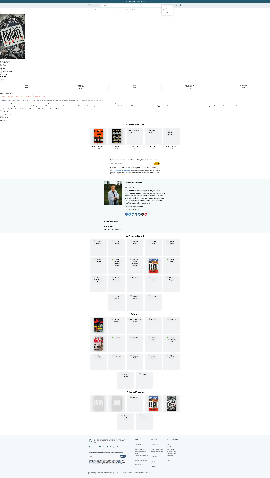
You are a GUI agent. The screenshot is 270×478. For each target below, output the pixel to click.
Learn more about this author (132, 209)
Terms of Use (170, 442)
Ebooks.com (37, 96)
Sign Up (157, 163)
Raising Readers (155, 463)
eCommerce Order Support (157, 449)
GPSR (168, 463)
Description (3, 98)
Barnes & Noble (19, 96)
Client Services (154, 444)
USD (167, 10)
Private (1, 119)
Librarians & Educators (156, 446)
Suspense (12, 114)
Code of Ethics (170, 449)
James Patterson (6, 61)
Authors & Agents (155, 442)
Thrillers (7, 114)
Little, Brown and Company (6, 71)
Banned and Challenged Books (140, 452)
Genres (97, 10)
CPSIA (168, 460)
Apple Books (10, 96)
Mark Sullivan (111, 221)
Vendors (153, 461)
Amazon (3, 96)
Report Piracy (170, 455)
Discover (112, 10)
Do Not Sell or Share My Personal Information (172, 452)
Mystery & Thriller (4, 112)
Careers (152, 454)
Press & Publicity (139, 464)
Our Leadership (138, 444)
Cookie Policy (170, 446)
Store (119, 10)
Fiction (1, 114)
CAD (167, 12)
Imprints (126, 10)
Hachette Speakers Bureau (157, 451)
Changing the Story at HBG (141, 455)
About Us (134, 10)
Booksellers (153, 466)
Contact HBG (154, 456)
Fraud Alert (169, 458)
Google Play (29, 96)
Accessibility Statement (140, 458)
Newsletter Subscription (140, 449)
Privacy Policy (170, 444)
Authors (104, 10)
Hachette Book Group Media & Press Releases (141, 461)
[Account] (176, 5)
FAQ (152, 459)
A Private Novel (4, 117)
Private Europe (3, 120)
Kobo (44, 96)
